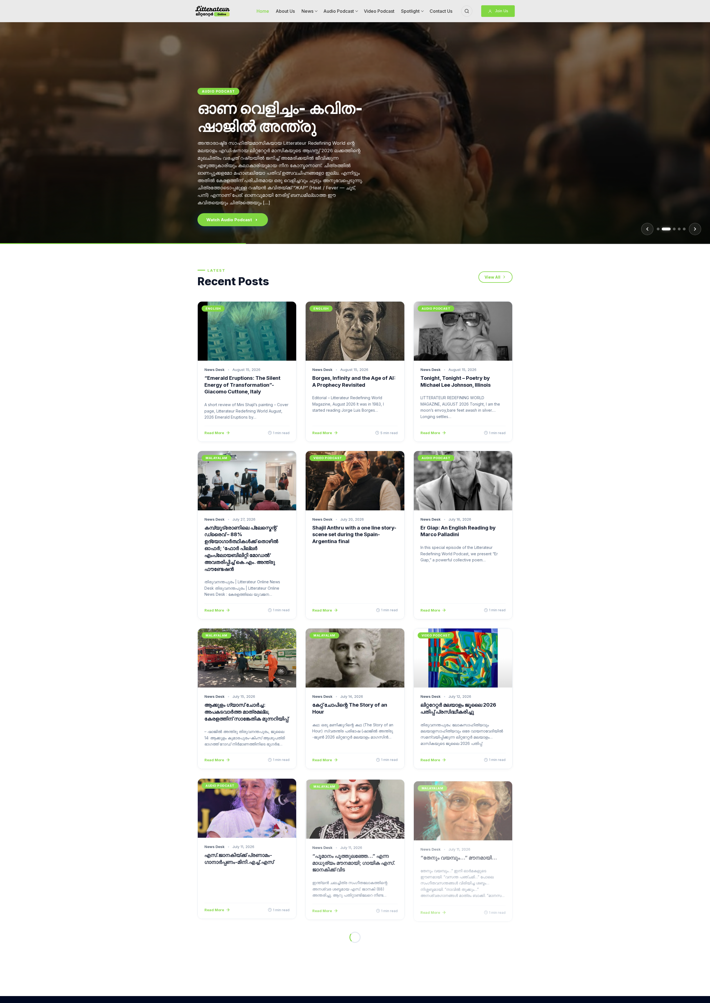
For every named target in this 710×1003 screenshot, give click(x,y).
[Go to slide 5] (684, 229)
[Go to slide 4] (679, 229)
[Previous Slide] (647, 229)
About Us (285, 11)
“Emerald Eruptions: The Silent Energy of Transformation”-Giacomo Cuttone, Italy (242, 385)
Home (263, 11)
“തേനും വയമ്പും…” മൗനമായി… (458, 854)
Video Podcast (379, 11)
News (307, 11)
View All (492, 277)
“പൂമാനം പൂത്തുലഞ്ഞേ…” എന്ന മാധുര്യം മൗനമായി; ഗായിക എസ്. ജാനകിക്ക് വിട (353, 861)
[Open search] (466, 11)
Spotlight (410, 11)
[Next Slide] (695, 229)
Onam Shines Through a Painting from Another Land (290, 146)
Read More (214, 433)
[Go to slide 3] (674, 229)
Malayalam (216, 458)
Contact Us (441, 11)
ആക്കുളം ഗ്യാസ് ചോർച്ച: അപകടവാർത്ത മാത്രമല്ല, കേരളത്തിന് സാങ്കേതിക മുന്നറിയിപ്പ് (246, 712)
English (210, 109)
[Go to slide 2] (666, 229)
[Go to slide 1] (658, 229)
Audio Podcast (338, 11)
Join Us (501, 11)
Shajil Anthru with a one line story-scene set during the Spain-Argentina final (354, 534)
